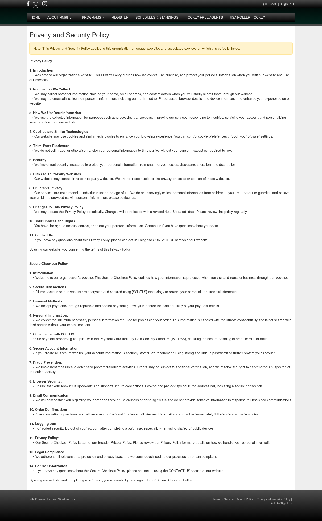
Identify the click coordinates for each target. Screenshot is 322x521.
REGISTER (120, 17)
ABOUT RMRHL (59, 17)
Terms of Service (223, 499)
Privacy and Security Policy (273, 499)
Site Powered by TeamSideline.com (52, 499)
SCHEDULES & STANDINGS (157, 17)
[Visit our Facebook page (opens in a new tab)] (28, 4)
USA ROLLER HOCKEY (247, 17)
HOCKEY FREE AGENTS (204, 17)
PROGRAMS (92, 17)
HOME (35, 17)
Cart (269, 3)
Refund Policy (245, 499)
